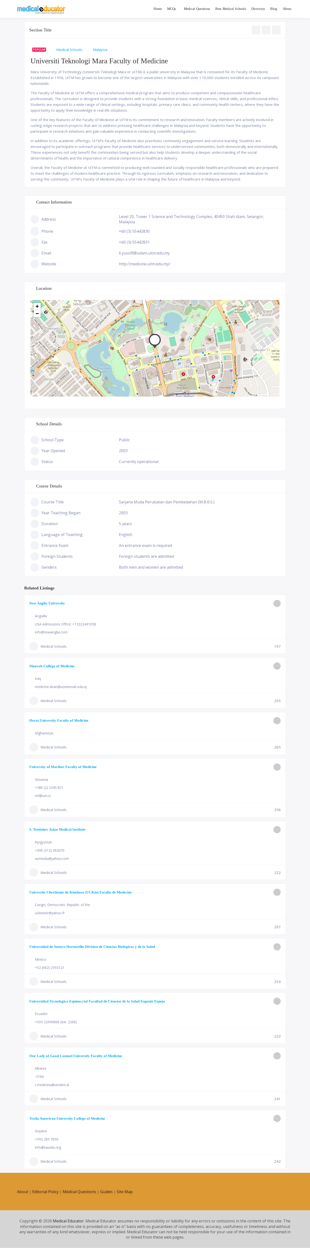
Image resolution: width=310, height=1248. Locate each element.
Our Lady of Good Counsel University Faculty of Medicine (75, 1056)
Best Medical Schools (230, 9)
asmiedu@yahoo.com (52, 858)
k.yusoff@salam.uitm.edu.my (144, 253)
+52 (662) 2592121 (49, 967)
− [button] (37, 314)
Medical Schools (69, 49)
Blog (273, 9)
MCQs (171, 9)
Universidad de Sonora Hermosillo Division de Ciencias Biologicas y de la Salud (92, 947)
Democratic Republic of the (68, 904)
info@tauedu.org (48, 1147)
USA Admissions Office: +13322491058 (65, 624)
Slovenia (41, 779)
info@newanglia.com (51, 632)
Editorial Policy (45, 1191)
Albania (40, 1068)
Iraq (38, 678)
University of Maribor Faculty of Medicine (63, 767)
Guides (106, 1191)
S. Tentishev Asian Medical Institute (57, 829)
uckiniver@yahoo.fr (50, 913)
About (287, 9)
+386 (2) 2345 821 (49, 787)
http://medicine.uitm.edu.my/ (144, 264)
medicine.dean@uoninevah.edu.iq (61, 686)
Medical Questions (197, 9)
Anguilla (41, 616)
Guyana (41, 1131)
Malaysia (100, 49)
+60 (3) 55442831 (134, 242)
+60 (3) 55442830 (134, 231)
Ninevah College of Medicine (52, 666)
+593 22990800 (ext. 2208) (56, 1022)
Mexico (40, 959)
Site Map (125, 1191)
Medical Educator (68, 1221)
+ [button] (37, 306)
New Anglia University (47, 603)
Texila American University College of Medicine (67, 1118)
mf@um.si (43, 795)
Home (158, 9)
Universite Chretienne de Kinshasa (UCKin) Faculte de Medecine (80, 892)
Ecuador (41, 1013)
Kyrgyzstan (43, 842)
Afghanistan (44, 733)
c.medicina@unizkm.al (52, 1084)
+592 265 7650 (46, 1139)
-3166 (39, 1076)
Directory (258, 9)
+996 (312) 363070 (49, 850)
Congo (40, 904)
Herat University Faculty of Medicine (58, 720)
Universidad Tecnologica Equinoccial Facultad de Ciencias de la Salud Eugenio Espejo (97, 1001)
